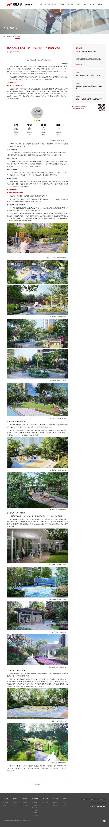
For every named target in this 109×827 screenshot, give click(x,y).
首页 (41, 4)
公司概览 (34, 802)
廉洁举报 (65, 805)
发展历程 (5, 805)
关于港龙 (47, 4)
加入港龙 (85, 4)
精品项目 (25, 805)
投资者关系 (70, 4)
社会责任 (78, 4)
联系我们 (92, 4)
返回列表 (37, 784)
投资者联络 (35, 815)
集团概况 (5, 802)
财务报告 (34, 807)
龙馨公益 (45, 802)
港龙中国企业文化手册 (98, 803)
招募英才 (55, 805)
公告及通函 (35, 805)
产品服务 (62, 4)
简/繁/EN (100, 4)
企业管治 (34, 810)
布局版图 (25, 802)
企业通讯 (34, 812)
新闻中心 (54, 4)
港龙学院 (55, 802)
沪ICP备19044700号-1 (28, 820)
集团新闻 (17, 36)
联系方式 (65, 802)
